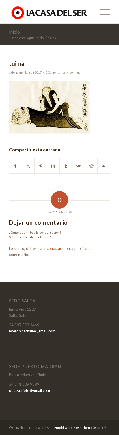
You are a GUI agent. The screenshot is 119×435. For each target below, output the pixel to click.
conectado (56, 248)
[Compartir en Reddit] (91, 165)
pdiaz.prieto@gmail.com (29, 390)
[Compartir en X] (28, 165)
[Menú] (102, 11)
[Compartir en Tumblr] (66, 165)
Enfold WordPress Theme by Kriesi (80, 427)
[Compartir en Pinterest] (41, 165)
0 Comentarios (56, 72)
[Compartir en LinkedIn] (53, 165)
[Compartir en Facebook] (15, 165)
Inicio (14, 31)
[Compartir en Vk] (78, 165)
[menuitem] (102, 11)
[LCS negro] (49, 11)
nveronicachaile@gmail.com (32, 331)
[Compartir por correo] (104, 165)
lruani (79, 72)
